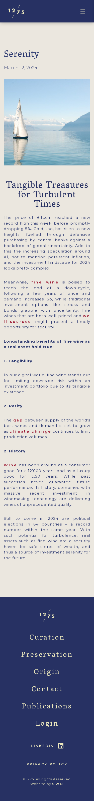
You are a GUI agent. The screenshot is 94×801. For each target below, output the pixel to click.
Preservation (47, 655)
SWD (58, 784)
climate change (30, 431)
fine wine (45, 282)
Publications (47, 707)
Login (47, 724)
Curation (47, 638)
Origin (47, 673)
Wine (10, 465)
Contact (46, 690)
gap (18, 420)
